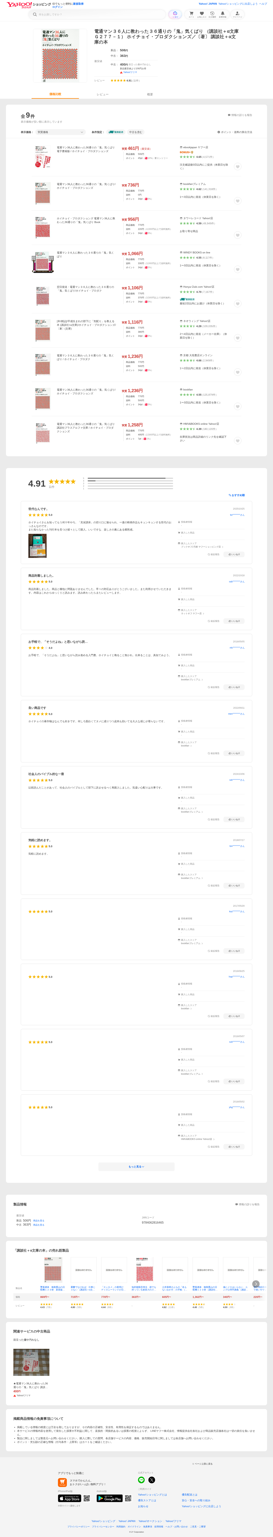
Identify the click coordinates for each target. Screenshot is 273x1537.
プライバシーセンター (103, 1526)
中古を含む (135, 132)
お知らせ (143, 1506)
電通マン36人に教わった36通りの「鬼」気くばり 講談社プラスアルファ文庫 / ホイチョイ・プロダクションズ (86, 427)
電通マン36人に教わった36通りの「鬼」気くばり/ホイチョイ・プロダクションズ (86, 186)
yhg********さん (237, 1107)
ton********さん (237, 846)
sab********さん (237, 581)
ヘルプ (263, 3)
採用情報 (158, 1526)
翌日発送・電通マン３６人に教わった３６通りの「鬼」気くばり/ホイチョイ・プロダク (85, 288)
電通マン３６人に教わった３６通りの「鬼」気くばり (85, 254)
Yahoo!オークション (150, 1521)
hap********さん (237, 976)
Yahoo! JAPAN (208, 3)
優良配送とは (189, 1494)
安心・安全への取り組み (196, 1500)
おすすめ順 (238, 495)
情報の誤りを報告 (249, 1204)
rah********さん (237, 780)
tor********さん (237, 515)
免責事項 (147, 1526)
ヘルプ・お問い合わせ (176, 1526)
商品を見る (38, 1220)
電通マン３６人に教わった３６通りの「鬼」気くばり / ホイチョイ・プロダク (85, 357)
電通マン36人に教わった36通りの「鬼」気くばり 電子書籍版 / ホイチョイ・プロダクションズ (86, 149)
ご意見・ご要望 (198, 1526)
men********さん (236, 714)
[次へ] (256, 1284)
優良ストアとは (147, 1500)
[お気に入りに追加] (237, 166)
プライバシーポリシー (78, 1526)
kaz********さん (237, 911)
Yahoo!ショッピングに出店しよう (238, 3)
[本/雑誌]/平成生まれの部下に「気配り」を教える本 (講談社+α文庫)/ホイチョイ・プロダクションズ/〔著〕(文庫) (86, 325)
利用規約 (120, 1526)
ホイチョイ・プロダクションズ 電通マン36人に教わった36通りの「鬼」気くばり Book (86, 220)
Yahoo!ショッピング (103, 1521)
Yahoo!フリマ (173, 1521)
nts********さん (237, 647)
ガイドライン (134, 1526)
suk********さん (237, 1042)
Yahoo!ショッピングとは (152, 1494)
